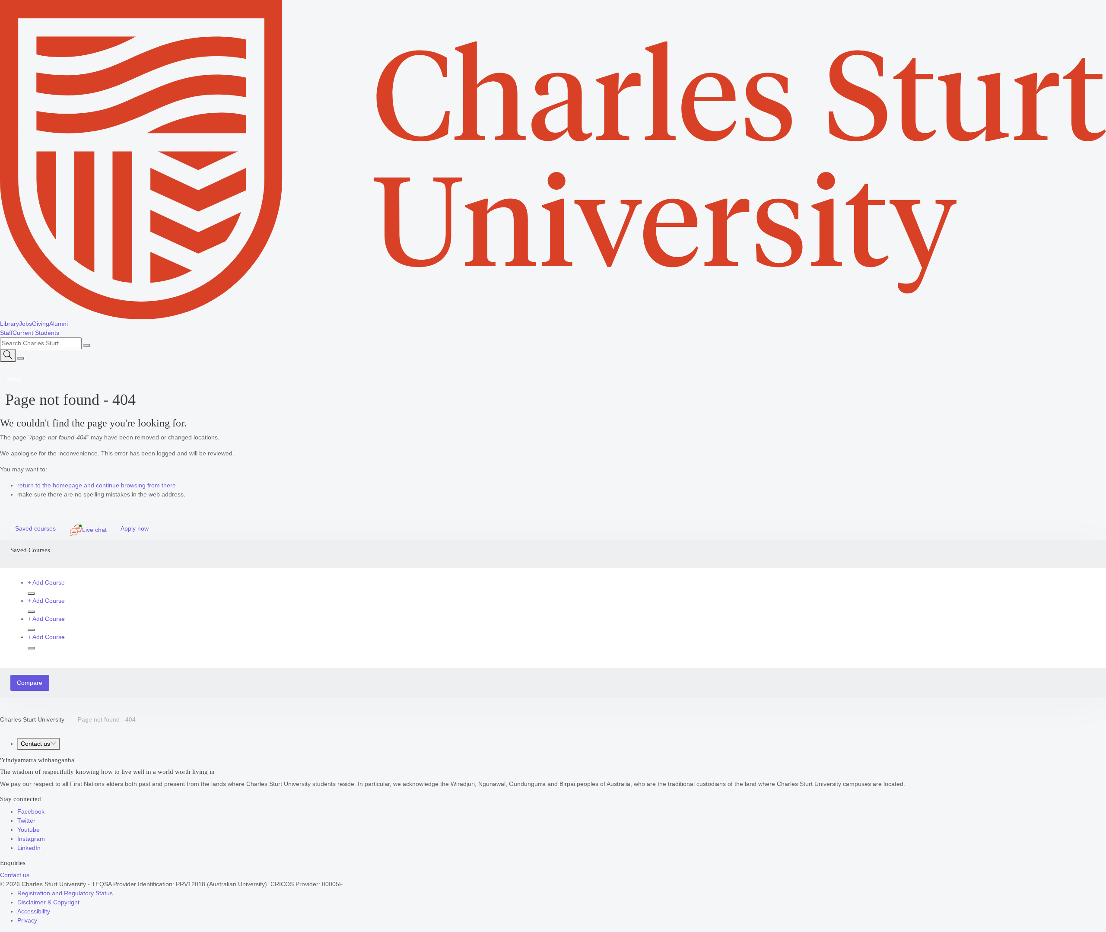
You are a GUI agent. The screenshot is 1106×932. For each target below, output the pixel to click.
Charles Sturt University (32, 719)
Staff (6, 332)
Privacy (27, 920)
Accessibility (33, 911)
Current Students (36, 332)
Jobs (25, 323)
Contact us (35, 743)
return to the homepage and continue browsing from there (96, 485)
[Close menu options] (20, 358)
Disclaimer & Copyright (48, 902)
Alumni (58, 323)
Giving (40, 323)
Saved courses (32, 528)
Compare (29, 682)
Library (9, 323)
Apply (14, 378)
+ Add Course (46, 582)
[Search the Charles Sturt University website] (86, 345)
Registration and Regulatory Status (65, 893)
